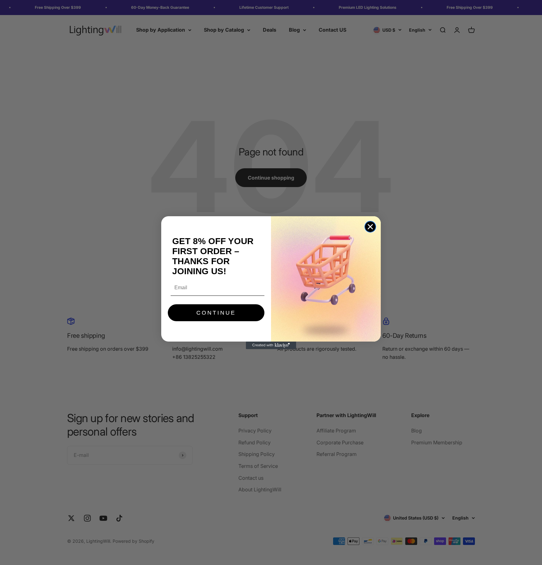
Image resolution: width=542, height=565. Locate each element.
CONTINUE (216, 313)
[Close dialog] (370, 226)
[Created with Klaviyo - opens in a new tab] (271, 345)
